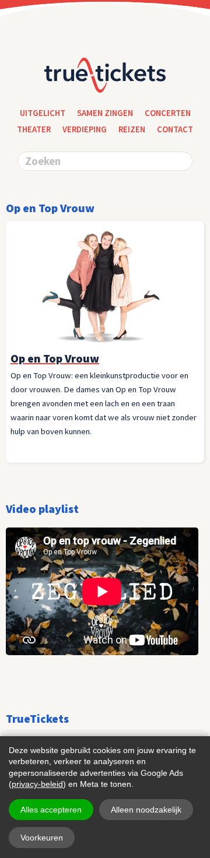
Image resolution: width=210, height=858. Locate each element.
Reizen (131, 129)
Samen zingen (105, 113)
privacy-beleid (37, 784)
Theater (34, 129)
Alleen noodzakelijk (146, 809)
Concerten (168, 113)
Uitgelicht (42, 113)
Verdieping (84, 129)
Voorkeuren (41, 837)
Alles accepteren (51, 809)
